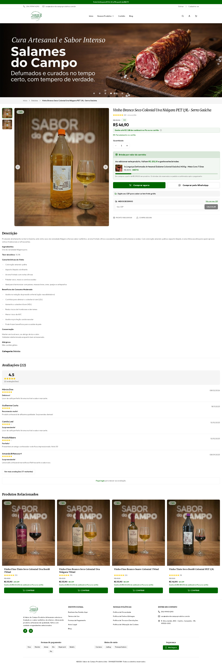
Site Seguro (172, 647)
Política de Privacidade (122, 612)
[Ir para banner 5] (116, 93)
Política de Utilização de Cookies (125, 624)
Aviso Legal (72, 624)
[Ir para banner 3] (105, 93)
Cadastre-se (193, 6)
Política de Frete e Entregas (124, 616)
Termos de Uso (74, 616)
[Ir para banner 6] (122, 93)
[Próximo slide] (105, 167)
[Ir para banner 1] (94, 93)
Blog (131, 16)
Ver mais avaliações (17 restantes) (18, 471)
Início (91, 16)
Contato (121, 16)
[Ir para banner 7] (128, 93)
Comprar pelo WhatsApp (195, 185)
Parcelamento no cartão (126, 135)
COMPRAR (30, 590)
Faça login (100, 481)
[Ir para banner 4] (111, 93)
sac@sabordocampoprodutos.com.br (60, 6)
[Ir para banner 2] (100, 93)
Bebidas (34, 100)
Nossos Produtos (104, 16)
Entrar (181, 6)
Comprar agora (141, 185)
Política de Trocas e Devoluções (125, 620)
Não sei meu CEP (212, 201)
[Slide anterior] (17, 167)
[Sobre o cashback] (161, 130)
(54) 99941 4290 (32, 6)
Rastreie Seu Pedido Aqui (78, 612)
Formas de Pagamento (77, 620)
